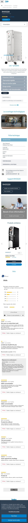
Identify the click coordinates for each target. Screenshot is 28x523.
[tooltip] (5, 276)
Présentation (6, 24)
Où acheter (5, 19)
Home (2, 5)
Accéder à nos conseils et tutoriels (11, 188)
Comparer (5, 93)
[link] (4, 17)
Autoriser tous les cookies (14, 520)
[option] (8, 57)
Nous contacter (7, 191)
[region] (14, 511)
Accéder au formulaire (14, 216)
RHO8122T (8, 252)
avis (13, 17)
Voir (19, 252)
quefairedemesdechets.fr (11, 173)
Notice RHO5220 (5, 97)
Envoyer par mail (13, 105)
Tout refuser (14, 516)
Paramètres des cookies (14, 511)
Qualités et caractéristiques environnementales (12, 100)
